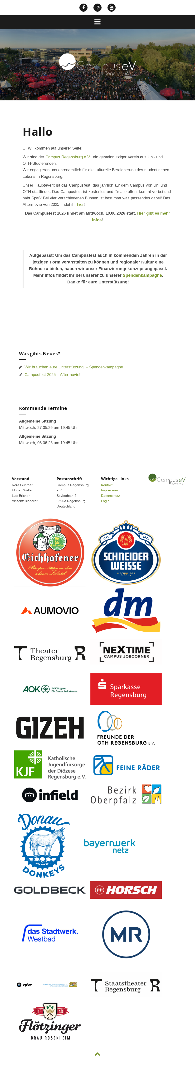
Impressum (109, 490)
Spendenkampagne (142, 275)
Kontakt (106, 485)
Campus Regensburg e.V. (68, 157)
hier (80, 204)
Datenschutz (110, 496)
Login (105, 501)
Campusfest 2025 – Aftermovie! (52, 374)
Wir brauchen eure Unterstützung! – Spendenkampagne (73, 367)
